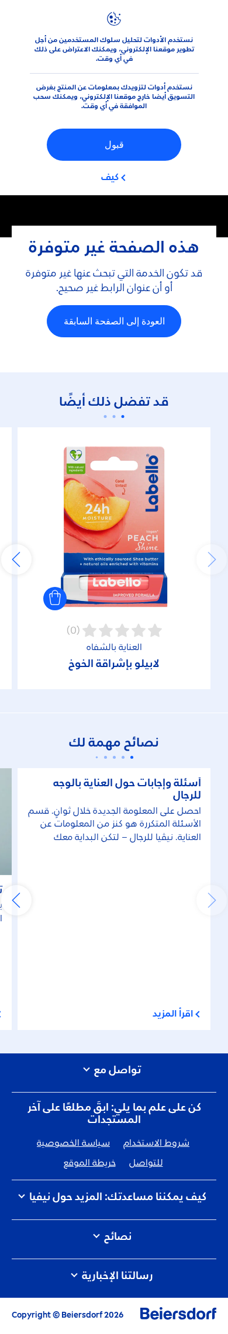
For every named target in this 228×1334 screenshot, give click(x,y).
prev (211, 559)
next (16, 559)
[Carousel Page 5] (96, 757)
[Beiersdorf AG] (178, 1316)
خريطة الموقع (90, 1163)
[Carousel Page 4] (105, 757)
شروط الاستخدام (156, 1143)
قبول (114, 144)
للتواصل (146, 1163)
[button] (55, 598)
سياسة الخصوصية (73, 1143)
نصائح (117, 1237)
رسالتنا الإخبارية (116, 1276)
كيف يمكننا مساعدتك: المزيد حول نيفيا (116, 1197)
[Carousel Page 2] (114, 416)
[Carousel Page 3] (105, 416)
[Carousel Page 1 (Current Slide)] (123, 416)
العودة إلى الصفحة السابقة (114, 321)
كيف (110, 177)
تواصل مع (116, 1070)
